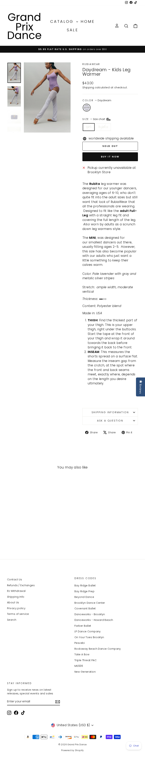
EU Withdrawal (16, 591)
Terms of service (18, 614)
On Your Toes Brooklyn (89, 637)
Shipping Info (15, 597)
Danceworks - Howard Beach (93, 620)
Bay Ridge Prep (84, 591)
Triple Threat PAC (85, 660)
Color (96, 100)
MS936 (78, 666)
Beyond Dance (84, 597)
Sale (72, 30)
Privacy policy (16, 608)
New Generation (85, 672)
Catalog (62, 21)
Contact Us (14, 579)
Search (11, 620)
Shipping (88, 87)
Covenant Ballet (85, 608)
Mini (89, 127)
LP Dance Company (87, 631)
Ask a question (110, 420)
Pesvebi (79, 643)
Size (94, 119)
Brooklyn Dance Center (89, 603)
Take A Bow (81, 654)
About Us (13, 602)
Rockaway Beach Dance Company (97, 649)
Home (88, 21)
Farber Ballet (82, 626)
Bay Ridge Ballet (85, 585)
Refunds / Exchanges (21, 585)
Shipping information (110, 412)
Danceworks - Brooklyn (89, 614)
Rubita (103, 127)
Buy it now (110, 156)
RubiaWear (91, 64)
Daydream (86, 107)
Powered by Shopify (72, 750)
